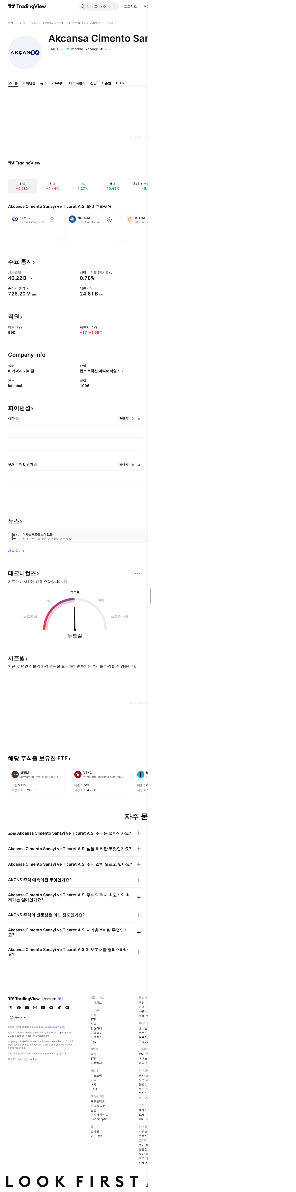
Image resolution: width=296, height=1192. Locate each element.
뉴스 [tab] (43, 83)
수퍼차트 (96, 1002)
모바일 (95, 1131)
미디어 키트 (146, 1097)
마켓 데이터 (146, 1011)
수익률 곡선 (98, 1105)
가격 (142, 1007)
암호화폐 (96, 1028)
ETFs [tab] (120, 83)
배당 (93, 1084)
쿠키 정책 (145, 1144)
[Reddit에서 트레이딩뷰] (67, 1007)
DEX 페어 (96, 1037)
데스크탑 (96, 1136)
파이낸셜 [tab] (29, 83)
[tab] (123, 418)
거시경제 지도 (99, 1114)
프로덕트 (130, 6)
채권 (93, 1024)
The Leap (145, 1041)
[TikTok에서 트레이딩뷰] (59, 1007)
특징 (142, 1002)
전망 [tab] (93, 83)
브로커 (143, 1032)
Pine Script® (99, 1119)
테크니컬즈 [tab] (77, 83)
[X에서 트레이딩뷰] (11, 1007)
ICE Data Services (54, 1026)
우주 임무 (145, 1080)
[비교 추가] (52, 219)
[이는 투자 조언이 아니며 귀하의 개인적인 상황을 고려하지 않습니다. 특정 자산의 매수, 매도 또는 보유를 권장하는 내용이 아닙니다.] (65, 582)
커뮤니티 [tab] (58, 83)
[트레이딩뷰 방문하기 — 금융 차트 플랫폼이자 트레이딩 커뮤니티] (24, 163)
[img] (101, 49)
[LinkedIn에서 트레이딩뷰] (43, 1007)
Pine (93, 1041)
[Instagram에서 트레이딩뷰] (35, 1007)
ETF (93, 1019)
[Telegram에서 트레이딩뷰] (51, 1007)
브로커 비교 (146, 1037)
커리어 (143, 1093)
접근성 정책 (146, 1149)
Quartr (62, 1053)
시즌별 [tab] (106, 83)
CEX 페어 (96, 1032)
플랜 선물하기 (148, 1015)
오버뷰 (143, 1028)
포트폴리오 (98, 1101)
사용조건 (144, 1131)
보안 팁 (143, 1153)
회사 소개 (145, 1075)
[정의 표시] (23, 272)
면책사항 (144, 1136)
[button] (140, 6)
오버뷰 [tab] (13, 83)
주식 (93, 1015)
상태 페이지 (146, 1162)
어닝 (93, 1080)
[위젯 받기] (138, 573)
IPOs (94, 1088)
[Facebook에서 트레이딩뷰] (19, 1007)
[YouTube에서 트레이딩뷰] (27, 1007)
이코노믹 (96, 1075)
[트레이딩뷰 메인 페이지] (27, 6)
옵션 (93, 1110)
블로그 (143, 1084)
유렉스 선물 (146, 1058)
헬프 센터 (145, 1088)
